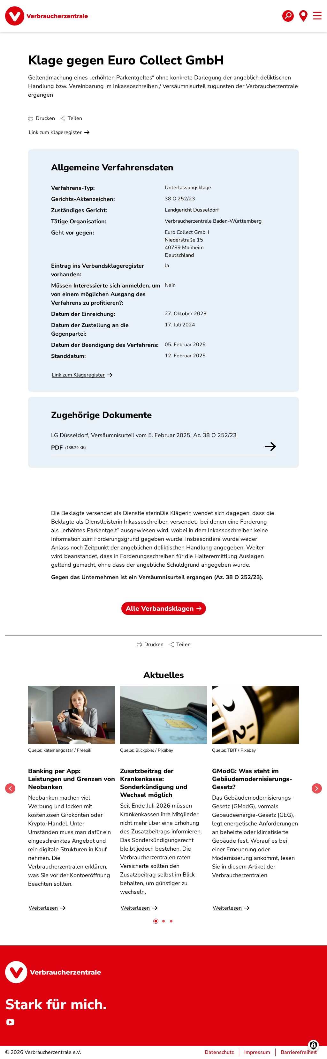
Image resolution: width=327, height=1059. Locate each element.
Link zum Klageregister (55, 132)
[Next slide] (317, 788)
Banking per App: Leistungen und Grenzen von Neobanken (71, 779)
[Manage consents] (313, 1045)
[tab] (156, 921)
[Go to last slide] (10, 788)
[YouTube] (10, 1022)
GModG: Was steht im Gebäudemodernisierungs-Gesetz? (252, 779)
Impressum (257, 1052)
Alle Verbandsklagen (160, 608)
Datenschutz (219, 1052)
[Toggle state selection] (303, 16)
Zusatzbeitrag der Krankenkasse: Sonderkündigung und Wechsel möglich (153, 783)
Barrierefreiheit (299, 1052)
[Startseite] (46, 16)
